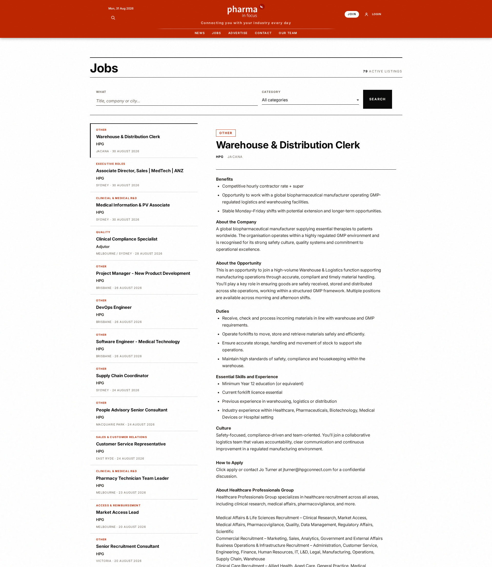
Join (352, 14)
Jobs (216, 33)
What (101, 92)
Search (377, 99)
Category (271, 92)
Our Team (288, 33)
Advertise (238, 33)
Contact (263, 33)
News (200, 33)
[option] (144, 141)
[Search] (113, 17)
